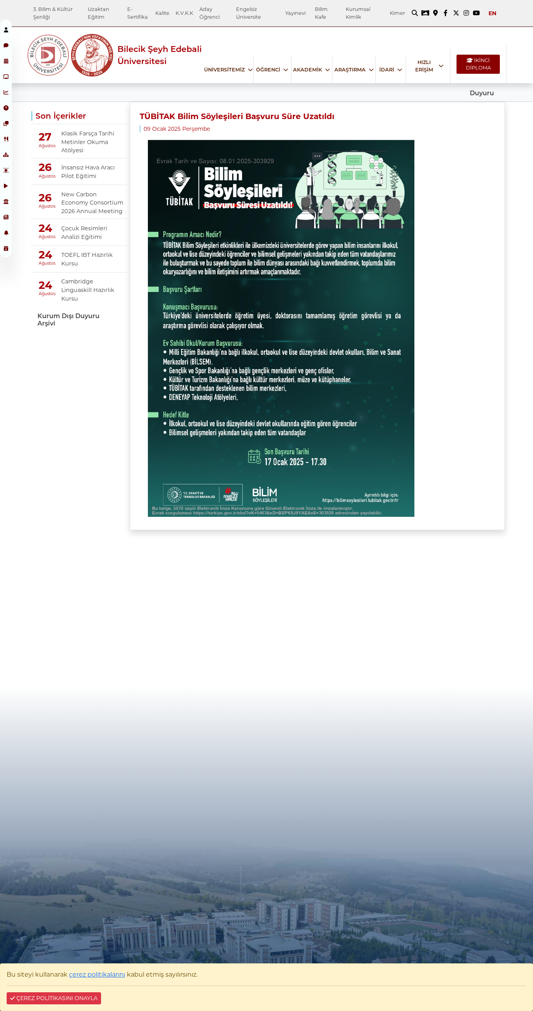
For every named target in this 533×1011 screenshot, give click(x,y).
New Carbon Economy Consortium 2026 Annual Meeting (92, 203)
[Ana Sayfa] (49, 55)
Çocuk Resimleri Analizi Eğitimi (84, 232)
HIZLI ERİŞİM (424, 66)
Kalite (162, 13)
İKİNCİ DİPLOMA (478, 64)
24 (45, 228)
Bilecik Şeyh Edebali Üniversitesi (159, 55)
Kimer (397, 13)
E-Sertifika (137, 13)
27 (45, 137)
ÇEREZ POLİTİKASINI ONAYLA (56, 998)
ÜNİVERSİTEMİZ (224, 70)
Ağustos (45, 145)
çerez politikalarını (97, 974)
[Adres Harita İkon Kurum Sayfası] (435, 13)
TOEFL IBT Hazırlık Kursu (87, 259)
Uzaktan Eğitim (98, 13)
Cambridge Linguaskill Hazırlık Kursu (87, 290)
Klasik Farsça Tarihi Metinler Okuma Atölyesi (87, 142)
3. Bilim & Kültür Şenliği (53, 13)
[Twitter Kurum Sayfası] (456, 13)
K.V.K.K (184, 13)
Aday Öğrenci (209, 13)
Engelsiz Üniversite (248, 13)
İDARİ (386, 70)
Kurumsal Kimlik (358, 13)
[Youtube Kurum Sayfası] (476, 13)
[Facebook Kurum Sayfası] (446, 13)
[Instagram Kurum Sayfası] (466, 13)
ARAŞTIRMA (350, 70)
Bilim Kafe (321, 13)
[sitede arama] (415, 13)
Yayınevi (295, 13)
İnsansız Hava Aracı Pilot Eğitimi (88, 172)
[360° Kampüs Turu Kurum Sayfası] (425, 13)
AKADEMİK (307, 70)
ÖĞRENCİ (268, 70)
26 (45, 167)
